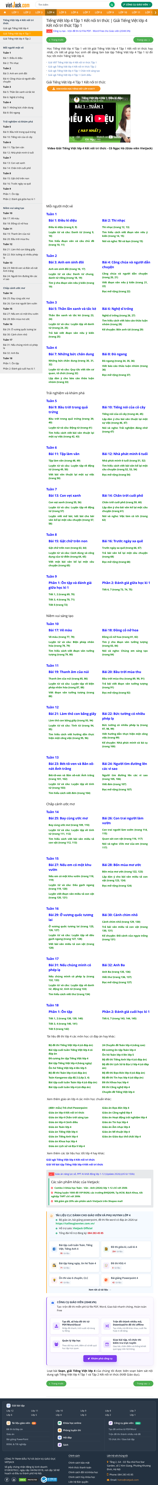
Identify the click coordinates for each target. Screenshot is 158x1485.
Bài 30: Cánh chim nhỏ (15, 334)
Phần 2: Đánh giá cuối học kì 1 (19, 368)
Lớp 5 (62, 12)
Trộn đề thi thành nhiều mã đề (125, 1434)
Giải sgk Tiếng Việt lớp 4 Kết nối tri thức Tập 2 (72, 66)
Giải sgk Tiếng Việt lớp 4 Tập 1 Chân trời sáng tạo (74, 70)
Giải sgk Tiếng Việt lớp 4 (15, 28)
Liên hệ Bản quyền (78, 1481)
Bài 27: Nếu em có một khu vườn (20, 313)
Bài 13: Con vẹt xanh (14, 162)
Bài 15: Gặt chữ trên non (16, 178)
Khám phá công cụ (101, 1358)
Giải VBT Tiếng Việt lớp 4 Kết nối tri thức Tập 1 (72, 62)
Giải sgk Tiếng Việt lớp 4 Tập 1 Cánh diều (69, 74)
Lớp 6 (74, 12)
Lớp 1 (15, 12)
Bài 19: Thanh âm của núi (16, 233)
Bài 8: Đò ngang (11, 112)
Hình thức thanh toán (80, 1467)
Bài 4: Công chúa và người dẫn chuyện (19, 80)
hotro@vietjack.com (128, 1479)
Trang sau (142, 39)
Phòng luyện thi (72, 1430)
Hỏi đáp (67, 1437)
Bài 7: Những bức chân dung (18, 107)
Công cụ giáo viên (137, 4)
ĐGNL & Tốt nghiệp (16, 1444)
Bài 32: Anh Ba (11, 352)
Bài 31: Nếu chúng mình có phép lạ (20, 346)
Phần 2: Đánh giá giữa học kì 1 (19, 199)
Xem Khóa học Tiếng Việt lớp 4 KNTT (75, 88)
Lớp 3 (38, 12)
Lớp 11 (136, 12)
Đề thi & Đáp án (14, 1429)
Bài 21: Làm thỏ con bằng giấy (19, 249)
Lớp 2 (27, 12)
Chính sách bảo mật (79, 1462)
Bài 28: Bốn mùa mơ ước (16, 319)
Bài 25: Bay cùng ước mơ (16, 298)
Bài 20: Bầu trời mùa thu (16, 239)
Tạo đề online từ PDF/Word (122, 1429)
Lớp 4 (50, 12)
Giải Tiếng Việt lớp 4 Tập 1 (17, 33)
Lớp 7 (86, 12)
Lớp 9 (110, 12)
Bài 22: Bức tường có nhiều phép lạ (20, 256)
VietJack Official (82, 1228)
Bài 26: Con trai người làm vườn (20, 303)
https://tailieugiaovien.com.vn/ (75, 1223)
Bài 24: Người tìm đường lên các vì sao (20, 278)
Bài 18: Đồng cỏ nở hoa (15, 223)
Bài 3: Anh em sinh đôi (15, 73)
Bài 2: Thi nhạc (11, 63)
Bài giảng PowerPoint (17, 1439)
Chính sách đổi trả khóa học (83, 1472)
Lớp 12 (149, 12)
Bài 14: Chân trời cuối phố (17, 168)
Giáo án (10, 1434)
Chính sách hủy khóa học (82, 1477)
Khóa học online (72, 1423)
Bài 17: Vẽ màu (11, 218)
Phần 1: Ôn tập (11, 193)
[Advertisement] (99, 176)
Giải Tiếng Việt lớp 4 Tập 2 (17, 38)
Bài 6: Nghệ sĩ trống (13, 97)
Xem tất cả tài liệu (98, 1289)
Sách (65, 1444)
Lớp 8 (98, 12)
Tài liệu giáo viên (23, 1423)
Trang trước (57, 39)
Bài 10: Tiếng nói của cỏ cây (17, 136)
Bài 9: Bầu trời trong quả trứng (19, 131)
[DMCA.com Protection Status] (29, 1480)
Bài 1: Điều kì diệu (12, 57)
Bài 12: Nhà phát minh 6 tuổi (18, 152)
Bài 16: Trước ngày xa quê (17, 183)
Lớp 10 (123, 12)
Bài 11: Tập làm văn (13, 147)
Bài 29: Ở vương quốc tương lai (19, 329)
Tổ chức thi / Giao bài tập (122, 1439)
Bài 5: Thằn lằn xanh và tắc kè (19, 91)
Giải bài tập (18, 1405)
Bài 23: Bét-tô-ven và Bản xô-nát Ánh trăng (20, 269)
